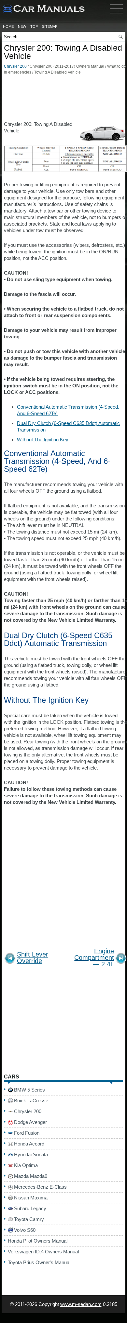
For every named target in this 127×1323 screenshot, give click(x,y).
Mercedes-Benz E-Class (40, 1187)
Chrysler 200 (15, 66)
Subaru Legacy (30, 1208)
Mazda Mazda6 (30, 1176)
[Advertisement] (63, 99)
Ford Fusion (26, 1133)
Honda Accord (29, 1143)
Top (34, 26)
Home (8, 26)
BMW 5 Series (29, 1090)
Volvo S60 (24, 1230)
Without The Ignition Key (42, 439)
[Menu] (116, 14)
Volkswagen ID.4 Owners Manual (43, 1251)
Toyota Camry (29, 1219)
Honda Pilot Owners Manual (37, 1241)
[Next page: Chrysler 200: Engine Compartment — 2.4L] (121, 959)
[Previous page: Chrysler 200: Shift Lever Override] (10, 959)
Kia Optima (26, 1165)
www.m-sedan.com (81, 1304)
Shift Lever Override (32, 957)
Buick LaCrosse (31, 1100)
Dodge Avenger (30, 1122)
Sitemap (49, 26)
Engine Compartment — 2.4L (94, 958)
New (22, 26)
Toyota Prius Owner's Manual (39, 1262)
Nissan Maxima (31, 1197)
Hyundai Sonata (31, 1154)
